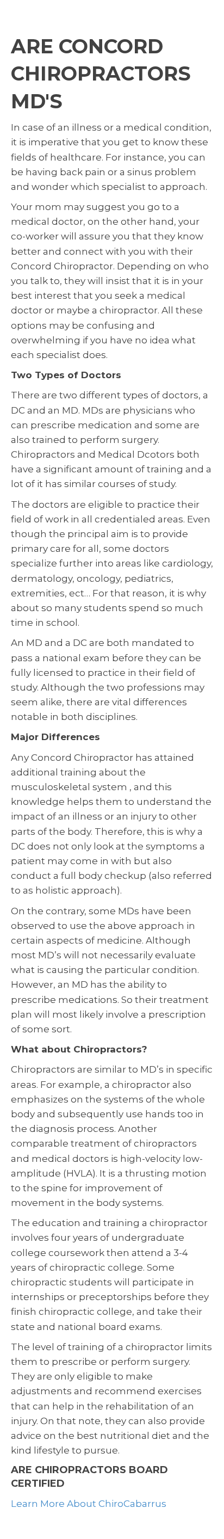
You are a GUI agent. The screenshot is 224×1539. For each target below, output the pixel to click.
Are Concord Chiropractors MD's (101, 73)
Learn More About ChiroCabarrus (88, 1503)
